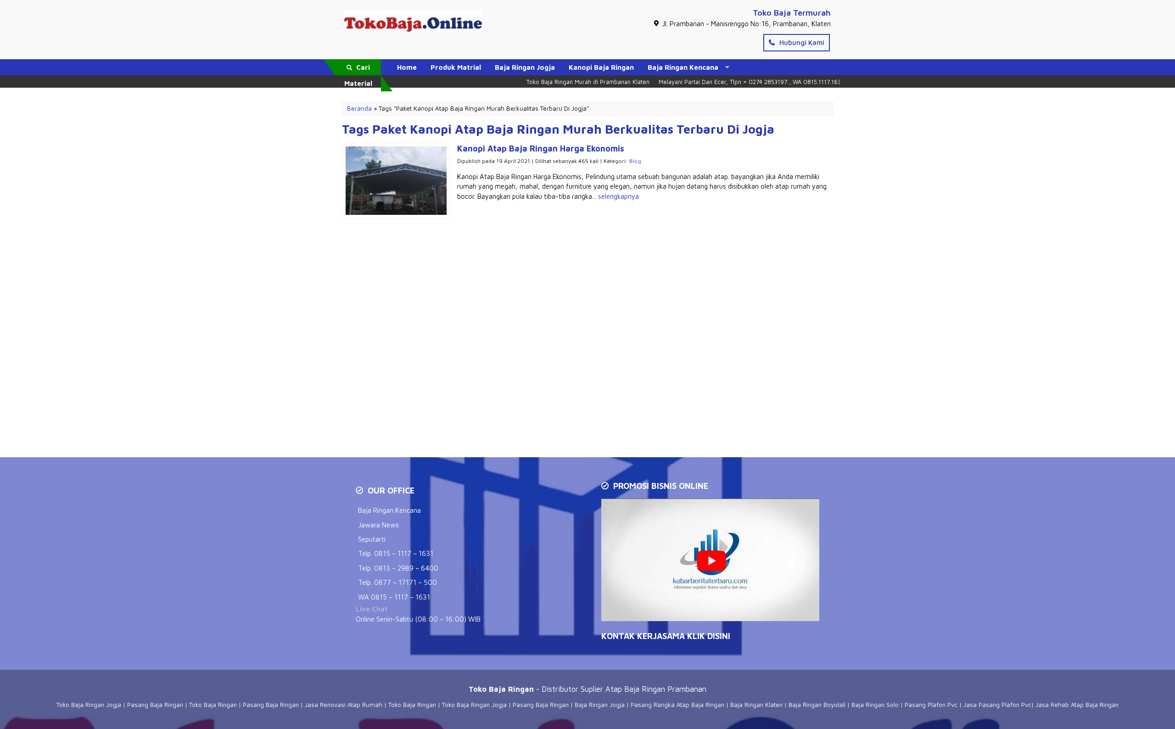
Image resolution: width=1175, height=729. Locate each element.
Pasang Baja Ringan (155, 704)
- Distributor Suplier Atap (546, 688)
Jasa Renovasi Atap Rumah (343, 704)
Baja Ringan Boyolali (817, 704)
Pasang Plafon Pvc (931, 704)
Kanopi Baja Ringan (601, 67)
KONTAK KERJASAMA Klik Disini (665, 636)
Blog (635, 160)
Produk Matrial (456, 67)
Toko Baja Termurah (792, 12)
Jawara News (378, 525)
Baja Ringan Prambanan (665, 688)
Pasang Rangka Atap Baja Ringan (677, 704)
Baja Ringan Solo (875, 704)
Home (407, 67)
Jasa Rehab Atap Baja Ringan (1077, 704)
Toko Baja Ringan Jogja (88, 704)
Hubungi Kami (801, 42)
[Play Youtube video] (711, 560)
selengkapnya (618, 196)
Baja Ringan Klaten (756, 704)
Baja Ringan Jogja (525, 67)
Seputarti (372, 539)
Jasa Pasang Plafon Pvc (997, 704)
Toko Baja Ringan (213, 704)
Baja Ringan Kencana (683, 67)
